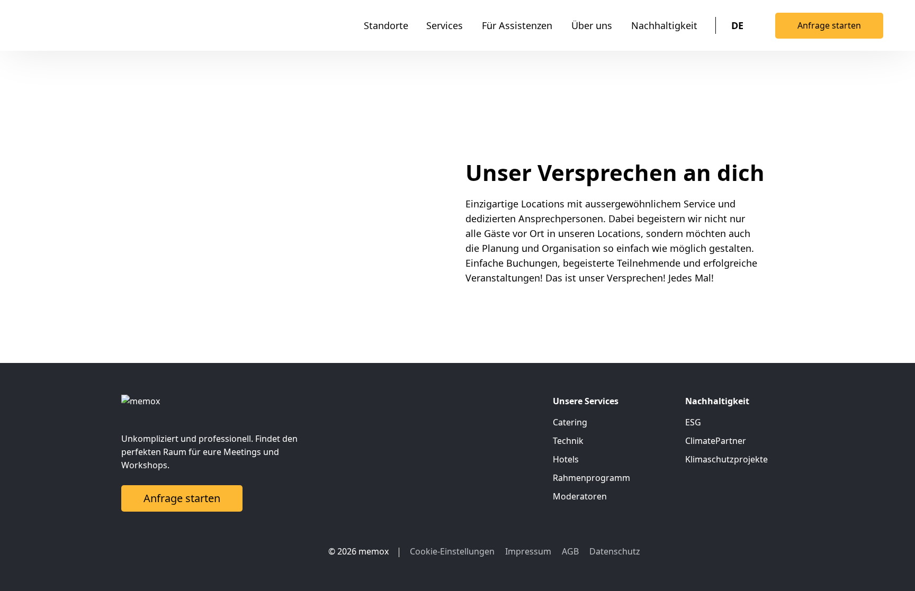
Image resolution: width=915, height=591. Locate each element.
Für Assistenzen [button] (517, 25)
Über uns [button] (591, 25)
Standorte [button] (386, 25)
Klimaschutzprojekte (726, 459)
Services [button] (444, 25)
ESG (693, 422)
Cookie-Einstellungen (452, 551)
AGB (570, 551)
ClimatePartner (715, 441)
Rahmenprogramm (591, 478)
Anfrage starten (829, 26)
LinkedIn (283, 551)
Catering (570, 422)
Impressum (528, 551)
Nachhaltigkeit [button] (664, 25)
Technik (568, 441)
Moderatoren (580, 496)
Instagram (304, 551)
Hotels (566, 459)
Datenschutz (614, 551)
